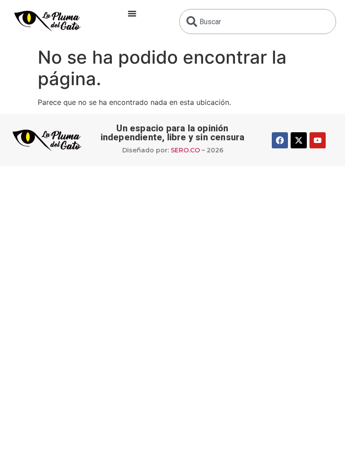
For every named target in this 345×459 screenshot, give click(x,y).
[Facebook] (280, 140)
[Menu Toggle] (132, 13)
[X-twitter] (299, 140)
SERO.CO (185, 150)
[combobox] (257, 21)
